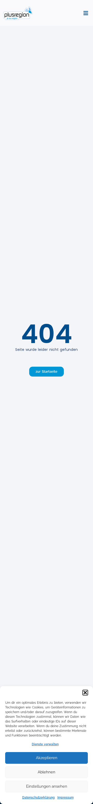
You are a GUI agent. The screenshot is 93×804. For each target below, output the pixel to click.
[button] (85, 692)
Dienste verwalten (45, 744)
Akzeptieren (46, 757)
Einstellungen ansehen (46, 786)
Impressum (65, 797)
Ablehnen (46, 772)
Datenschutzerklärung (38, 797)
